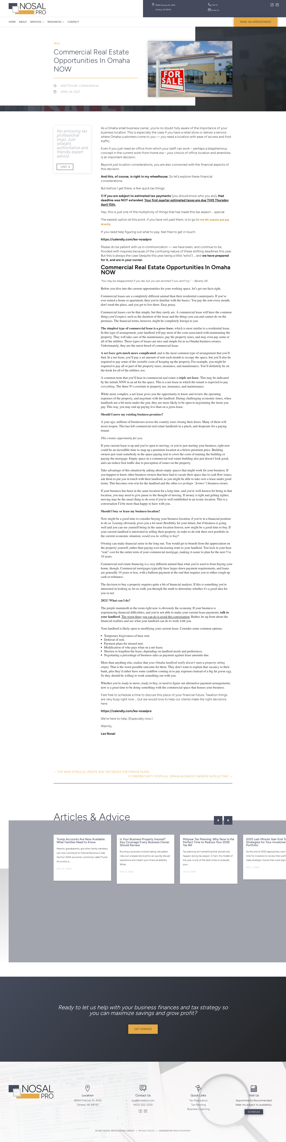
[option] (82, 858)
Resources (54, 21)
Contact (73, 21)
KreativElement (182, 1130)
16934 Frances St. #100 (88, 1100)
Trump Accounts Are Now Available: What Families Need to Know (81, 840)
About (23, 21)
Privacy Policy (146, 1130)
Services (35, 21)
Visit (64, 166)
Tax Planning (198, 1104)
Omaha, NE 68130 (87, 1104)
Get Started (143, 1029)
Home (12, 21)
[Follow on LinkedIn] (277, 5)
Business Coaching (198, 1109)
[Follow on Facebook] (272, 5)
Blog (57, 43)
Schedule (254, 1111)
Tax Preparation (198, 1100)
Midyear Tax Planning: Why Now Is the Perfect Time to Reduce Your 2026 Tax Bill (208, 842)
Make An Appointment (255, 22)
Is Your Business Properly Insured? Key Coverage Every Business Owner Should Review (144, 842)
